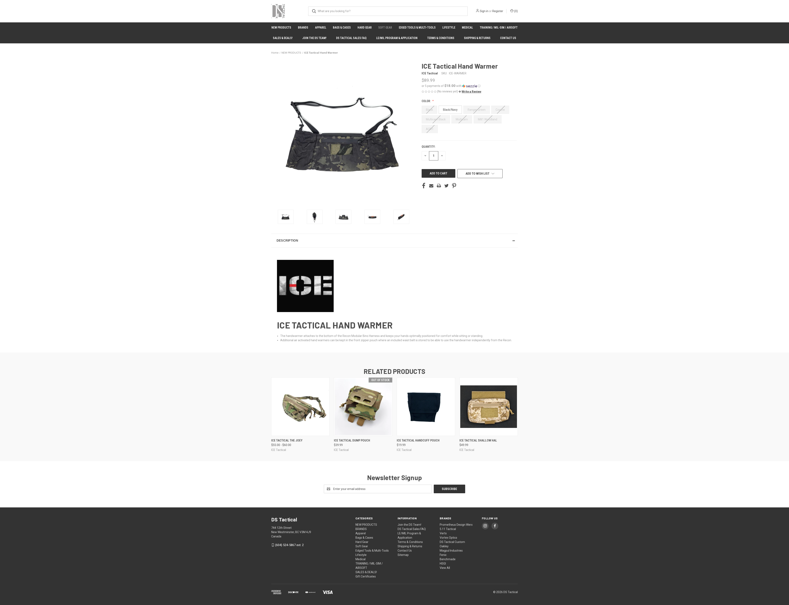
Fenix (443, 555)
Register (497, 11)
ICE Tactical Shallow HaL (478, 440)
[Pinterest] (454, 186)
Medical (467, 27)
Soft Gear (385, 27)
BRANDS (303, 27)
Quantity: (428, 146)
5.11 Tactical (448, 529)
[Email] (431, 186)
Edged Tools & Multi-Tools (417, 27)
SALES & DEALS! (283, 38)
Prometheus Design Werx (456, 524)
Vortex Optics (448, 537)
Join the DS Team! (314, 38)
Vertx (443, 533)
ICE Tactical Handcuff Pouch (418, 440)
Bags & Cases (342, 27)
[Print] (439, 186)
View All (445, 567)
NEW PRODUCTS (281, 27)
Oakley (444, 546)
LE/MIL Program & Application (397, 38)
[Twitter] (446, 186)
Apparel (320, 27)
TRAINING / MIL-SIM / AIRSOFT (499, 27)
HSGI (443, 563)
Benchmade (448, 559)
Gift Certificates (365, 576)
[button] (469, 86)
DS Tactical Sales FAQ (351, 38)
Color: (426, 101)
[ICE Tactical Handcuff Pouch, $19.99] (426, 406)
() (515, 11)
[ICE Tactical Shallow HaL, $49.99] (488, 406)
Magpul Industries (451, 550)
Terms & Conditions (440, 38)
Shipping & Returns (477, 38)
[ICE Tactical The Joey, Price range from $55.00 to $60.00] (300, 406)
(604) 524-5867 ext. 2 (289, 545)
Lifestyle (448, 27)
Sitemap (403, 555)
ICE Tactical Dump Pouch (352, 440)
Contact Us (508, 38)
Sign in (484, 11)
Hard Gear (365, 27)
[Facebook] (424, 186)
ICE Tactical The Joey (286, 440)
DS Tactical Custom (452, 542)
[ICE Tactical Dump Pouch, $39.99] (363, 406)
